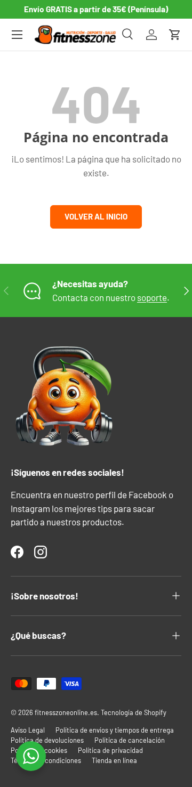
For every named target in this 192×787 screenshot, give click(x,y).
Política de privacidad (110, 750)
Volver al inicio (96, 216)
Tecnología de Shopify (133, 712)
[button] (175, 34)
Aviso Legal (28, 730)
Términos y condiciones (46, 760)
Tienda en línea (114, 760)
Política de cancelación (129, 740)
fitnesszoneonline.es (66, 712)
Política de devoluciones (47, 740)
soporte (152, 297)
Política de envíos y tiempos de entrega (114, 730)
